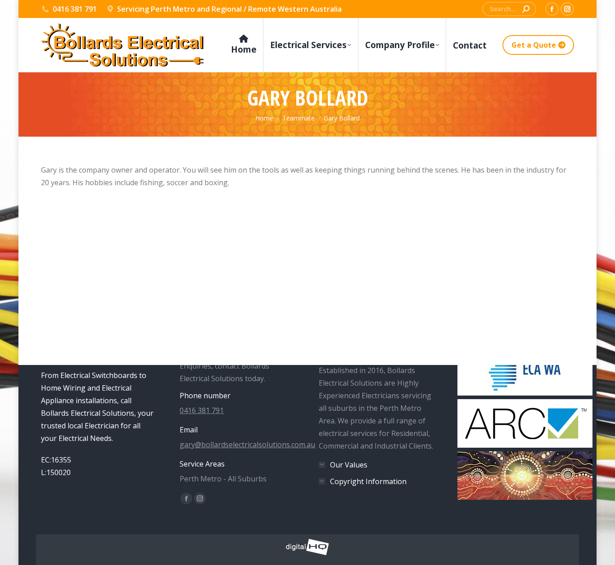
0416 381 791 (75, 9)
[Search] (525, 9)
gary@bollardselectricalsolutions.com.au (247, 444)
